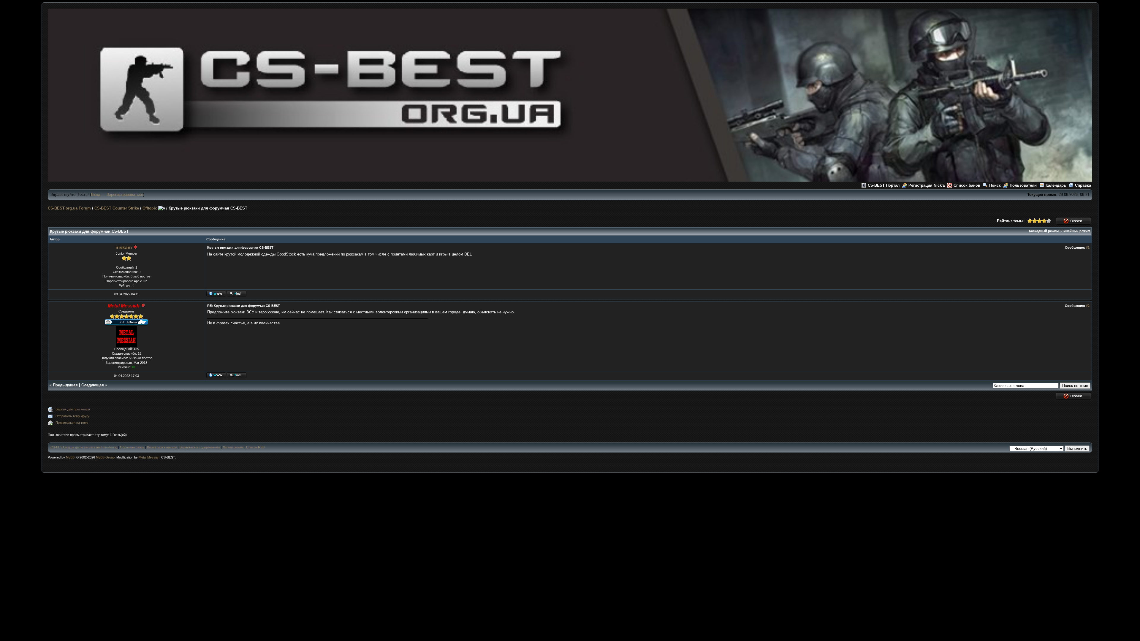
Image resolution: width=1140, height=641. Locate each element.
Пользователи (1023, 185)
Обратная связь (132, 447)
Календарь (1056, 185)
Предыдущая (65, 385)
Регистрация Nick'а (926, 185)
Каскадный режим (1044, 231)
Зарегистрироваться (125, 194)
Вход (95, 194)
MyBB (70, 457)
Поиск (995, 185)
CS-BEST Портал (884, 185)
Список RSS (255, 447)
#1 (1088, 247)
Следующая (92, 385)
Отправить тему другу (72, 416)
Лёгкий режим (233, 447)
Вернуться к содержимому (200, 447)
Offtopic (149, 208)
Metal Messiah (149, 457)
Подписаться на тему (72, 422)
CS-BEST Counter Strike (116, 208)
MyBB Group (105, 457)
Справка (1083, 185)
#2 (1088, 305)
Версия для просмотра (73, 409)
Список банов (967, 185)
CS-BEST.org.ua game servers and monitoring (83, 447)
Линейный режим (1075, 231)
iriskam (123, 247)
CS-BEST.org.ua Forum (69, 208)
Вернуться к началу (162, 447)
